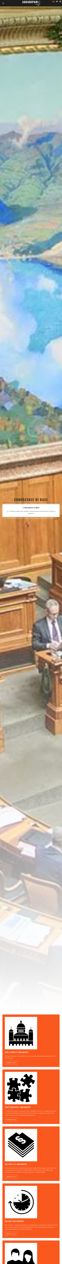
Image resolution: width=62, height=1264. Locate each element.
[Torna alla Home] (31, 3)
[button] (3, 3)
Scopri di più (11, 1063)
